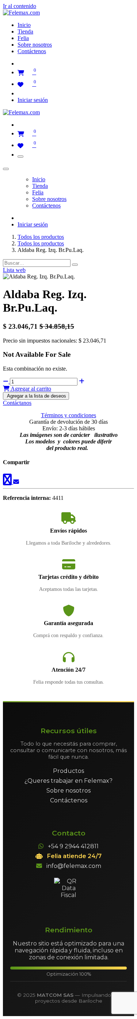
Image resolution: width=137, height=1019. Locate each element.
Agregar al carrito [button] (30, 389)
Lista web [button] (14, 270)
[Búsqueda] (75, 265)
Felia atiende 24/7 (74, 856)
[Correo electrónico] (16, 482)
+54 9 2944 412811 (73, 846)
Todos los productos (41, 237)
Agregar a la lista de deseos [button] (36, 396)
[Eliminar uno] (6, 381)
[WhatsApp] (8, 482)
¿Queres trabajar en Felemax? (68, 780)
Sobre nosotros (68, 790)
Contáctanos (17, 403)
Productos (68, 770)
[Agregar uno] (81, 381)
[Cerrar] (6, 169)
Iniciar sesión (33, 100)
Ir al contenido (19, 6)
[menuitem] (24, 25)
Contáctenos (68, 800)
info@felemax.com (73, 865)
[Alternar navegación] (20, 156)
